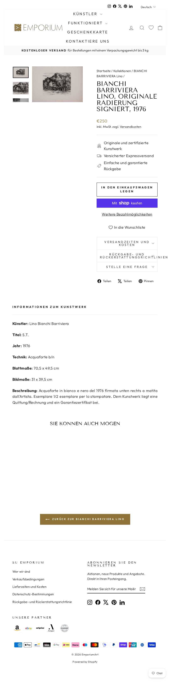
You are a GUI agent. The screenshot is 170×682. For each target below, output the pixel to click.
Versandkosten (130, 127)
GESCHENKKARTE (87, 32)
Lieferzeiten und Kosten (29, 587)
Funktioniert (86, 23)
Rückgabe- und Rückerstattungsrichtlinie (42, 602)
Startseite (104, 71)
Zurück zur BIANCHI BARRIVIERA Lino (88, 519)
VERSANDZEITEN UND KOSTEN (127, 243)
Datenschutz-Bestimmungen (33, 594)
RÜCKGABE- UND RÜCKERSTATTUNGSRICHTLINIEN (129, 256)
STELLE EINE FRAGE (127, 267)
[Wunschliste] (151, 28)
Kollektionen (122, 71)
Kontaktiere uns (88, 41)
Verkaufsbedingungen (28, 579)
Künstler (86, 13)
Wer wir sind (21, 571)
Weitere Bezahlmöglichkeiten (127, 214)
